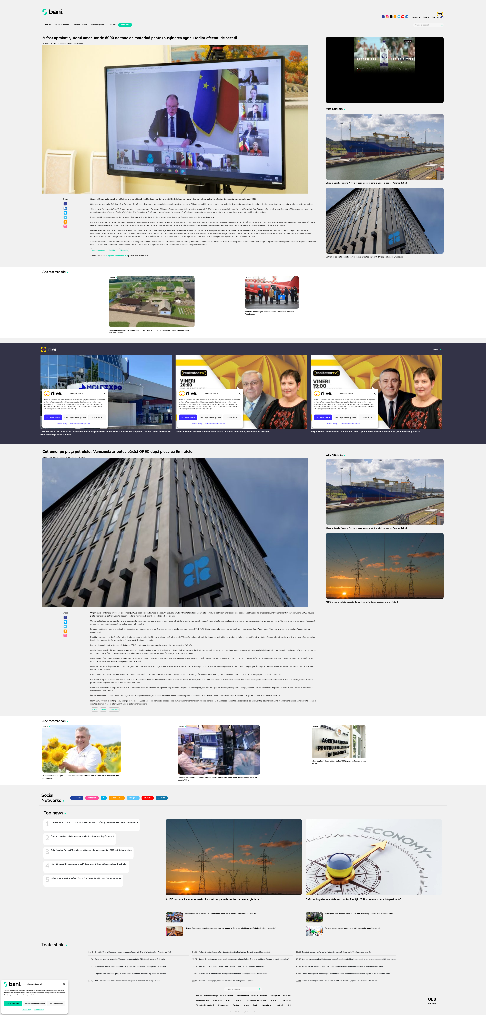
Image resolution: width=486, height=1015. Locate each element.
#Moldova (113, 250)
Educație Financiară (205, 1005)
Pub (434, 17)
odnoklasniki (395, 16)
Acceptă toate (13, 1003)
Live (439, 17)
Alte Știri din (334, 109)
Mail (65, 226)
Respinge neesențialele (35, 1003)
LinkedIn (65, 208)
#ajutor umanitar (99, 250)
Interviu (112, 24)
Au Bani (254, 995)
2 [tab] (242, 439)
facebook (383, 16)
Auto (246, 1005)
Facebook (65, 204)
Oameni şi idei (98, 24)
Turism (236, 1005)
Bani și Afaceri (80, 24)
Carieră (238, 1000)
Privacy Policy (39, 1010)
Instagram (92, 798)
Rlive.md (286, 995)
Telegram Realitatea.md (116, 255)
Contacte (416, 17)
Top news (53, 813)
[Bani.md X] (391, 16)
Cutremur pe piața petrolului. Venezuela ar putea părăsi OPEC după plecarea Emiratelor (118, 451)
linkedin (406, 16)
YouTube (147, 798)
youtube (402, 16)
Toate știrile (125, 24)
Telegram (65, 217)
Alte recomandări (54, 272)
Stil (289, 1005)
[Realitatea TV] (440, 14)
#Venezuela (114, 709)
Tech (255, 1005)
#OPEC (95, 709)
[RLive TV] (48, 349)
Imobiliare (266, 1005)
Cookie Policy (26, 1010)
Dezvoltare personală (256, 1000)
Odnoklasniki (65, 222)
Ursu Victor (81, 457)
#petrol (103, 709)
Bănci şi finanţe (62, 24)
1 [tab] (240, 439)
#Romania (124, 250)
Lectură (279, 1005)
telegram (399, 16)
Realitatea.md (202, 1000)
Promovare (223, 1005)
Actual (48, 24)
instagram (387, 16)
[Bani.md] (432, 1001)
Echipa (426, 17)
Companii (286, 1000)
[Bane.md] (141, 12)
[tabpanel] (106, 396)
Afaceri (273, 1000)
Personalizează (56, 1003)
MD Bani (80, 44)
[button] (64, 984)
